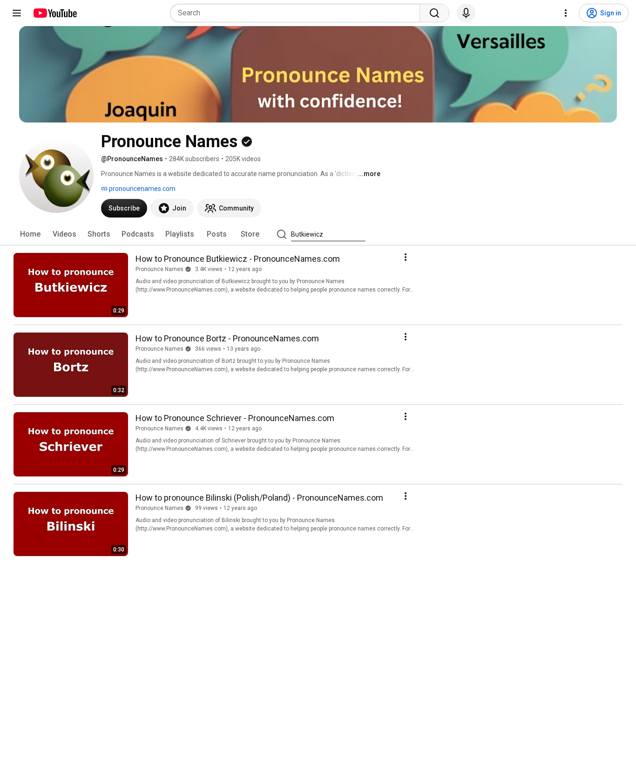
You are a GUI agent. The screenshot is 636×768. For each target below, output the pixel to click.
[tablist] (318, 234)
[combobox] (298, 13)
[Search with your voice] (466, 13)
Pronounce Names (159, 269)
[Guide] (16, 13)
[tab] (30, 234)
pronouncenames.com (142, 188)
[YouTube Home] (54, 13)
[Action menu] (405, 257)
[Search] (434, 13)
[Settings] (565, 13)
